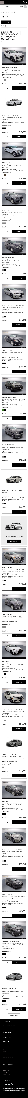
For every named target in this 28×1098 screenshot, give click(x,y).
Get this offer (14, 541)
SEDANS (4, 1047)
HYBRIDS (4, 1054)
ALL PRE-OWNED (6, 1060)
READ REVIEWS (6, 1070)
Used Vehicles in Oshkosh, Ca (10, 11)
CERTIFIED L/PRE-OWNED (8, 1057)
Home (2, 11)
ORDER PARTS (5, 1076)
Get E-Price (19, 88)
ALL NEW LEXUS (6, 1045)
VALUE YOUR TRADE (7, 1067)
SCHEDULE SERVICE (7, 1074)
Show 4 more (14, 1015)
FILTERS (7, 22)
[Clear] (7, 26)
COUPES (4, 1051)
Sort (24, 33)
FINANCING (5, 1072)
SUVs (3, 1049)
